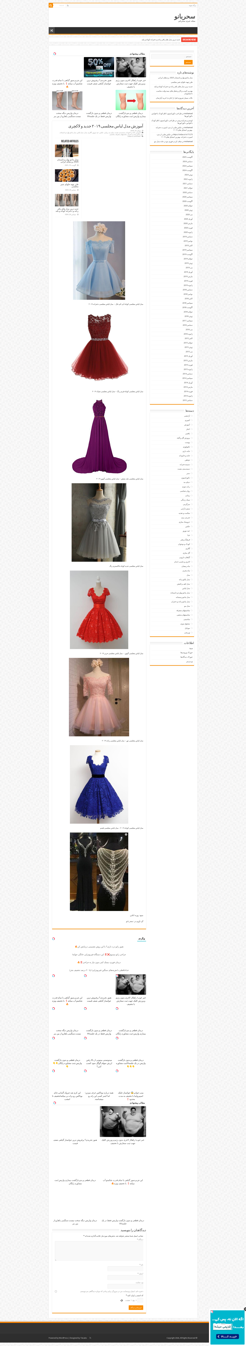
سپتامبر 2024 (187, 166)
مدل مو (187, 606)
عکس (101, 133)
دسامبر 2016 (188, 325)
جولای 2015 (188, 343)
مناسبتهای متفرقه (121, 134)
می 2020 (189, 214)
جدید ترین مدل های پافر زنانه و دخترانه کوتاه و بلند (67, 210)
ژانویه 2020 (188, 232)
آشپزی (187, 420)
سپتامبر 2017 (187, 321)
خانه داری (186, 451)
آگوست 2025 (187, 157)
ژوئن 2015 (188, 347)
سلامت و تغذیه (184, 513)
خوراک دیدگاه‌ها (187, 657)
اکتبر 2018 (189, 298)
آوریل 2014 (188, 383)
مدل (85, 133)
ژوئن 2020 (188, 210)
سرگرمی (186, 504)
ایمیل (140, 1274)
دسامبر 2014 (188, 374)
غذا (188, 535)
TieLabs (83, 1338)
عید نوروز (96, 133)
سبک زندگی (185, 500)
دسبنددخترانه (185, 464)
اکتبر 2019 (189, 245)
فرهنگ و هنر (185, 540)
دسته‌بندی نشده (120, 133)
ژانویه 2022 (188, 179)
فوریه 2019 (188, 281)
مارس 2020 (188, 223)
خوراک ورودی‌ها (187, 652)
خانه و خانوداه (130, 133)
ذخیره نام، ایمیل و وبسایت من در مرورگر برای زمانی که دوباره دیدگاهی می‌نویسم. (111, 1291)
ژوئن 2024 (188, 175)
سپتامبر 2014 (187, 378)
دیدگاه (140, 1239)
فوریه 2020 (188, 228)
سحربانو (184, 16)
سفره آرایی (185, 509)
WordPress (63, 1338)
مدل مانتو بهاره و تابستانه (68, 133)
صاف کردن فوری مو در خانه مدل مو (168, 141)
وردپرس (189, 661)
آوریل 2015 (188, 356)
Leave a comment (134, 136)
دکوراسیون (185, 478)
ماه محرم (186, 571)
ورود (191, 648)
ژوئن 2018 (188, 316)
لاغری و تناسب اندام (182, 562)
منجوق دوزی (185, 624)
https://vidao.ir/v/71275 (183, 134)
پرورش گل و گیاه (183, 438)
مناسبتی (112, 134)
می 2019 (189, 268)
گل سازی (186, 553)
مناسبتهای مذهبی (183, 615)
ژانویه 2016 (188, 334)
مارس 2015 (188, 360)
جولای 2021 (188, 188)
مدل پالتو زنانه (184, 579)
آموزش (138, 133)
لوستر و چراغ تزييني (185, 120)
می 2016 (189, 329)
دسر (188, 473)
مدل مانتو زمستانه (183, 597)
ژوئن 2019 (188, 263)
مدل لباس (80, 133)
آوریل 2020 (188, 219)
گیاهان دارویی (184, 557)
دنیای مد (111, 133)
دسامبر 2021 (188, 183)
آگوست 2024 (187, 170)
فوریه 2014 (188, 391)
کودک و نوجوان (184, 544)
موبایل (187, 628)
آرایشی (187, 416)
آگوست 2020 (187, 201)
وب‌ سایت (139, 1282)
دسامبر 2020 (188, 192)
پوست (187, 442)
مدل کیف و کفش (183, 584)
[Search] (51, 5)
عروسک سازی (184, 522)
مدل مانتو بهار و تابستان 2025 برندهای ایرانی (67, 160)
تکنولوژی (186, 447)
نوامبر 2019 (188, 241)
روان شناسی (185, 491)
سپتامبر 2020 (187, 197)
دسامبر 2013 (188, 400)
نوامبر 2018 (188, 294)
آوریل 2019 (188, 272)
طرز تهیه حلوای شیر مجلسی (69, 185)
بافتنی (187, 433)
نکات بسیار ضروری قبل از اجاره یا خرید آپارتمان (161, 40)
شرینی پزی (185, 517)
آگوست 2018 (187, 307)
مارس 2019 (188, 276)
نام (141, 1265)
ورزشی (187, 632)
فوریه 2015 (188, 365)
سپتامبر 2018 (187, 303)
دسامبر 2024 (188, 161)
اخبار (188, 429)
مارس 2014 (188, 387)
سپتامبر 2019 (187, 250)
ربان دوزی (186, 487)
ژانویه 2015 (188, 369)
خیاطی (187, 460)
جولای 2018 (188, 312)
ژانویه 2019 (188, 285)
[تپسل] (117, 975)
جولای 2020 (188, 206)
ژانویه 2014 (188, 396)
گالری (90, 133)
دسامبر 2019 (188, 237)
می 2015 (189, 352)
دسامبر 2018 (188, 290)
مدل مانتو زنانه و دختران (135, 134)
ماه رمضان (186, 566)
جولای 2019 (188, 259)
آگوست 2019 (187, 254)
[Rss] (68, 5)
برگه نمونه (192, 5)
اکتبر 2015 (189, 338)
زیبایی (106, 133)
